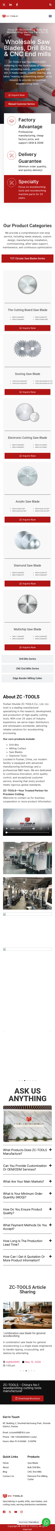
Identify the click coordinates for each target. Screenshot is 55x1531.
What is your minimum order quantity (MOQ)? (22, 1195)
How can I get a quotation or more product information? (24, 1258)
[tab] (27, 258)
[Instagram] (21, 1512)
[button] (50, 4)
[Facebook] (4, 1512)
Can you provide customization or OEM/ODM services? (25, 1167)
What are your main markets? (23, 1181)
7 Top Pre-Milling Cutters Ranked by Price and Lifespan (24, 1334)
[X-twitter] (10, 1512)
